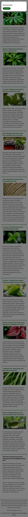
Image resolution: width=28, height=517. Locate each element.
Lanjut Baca (6, 8)
